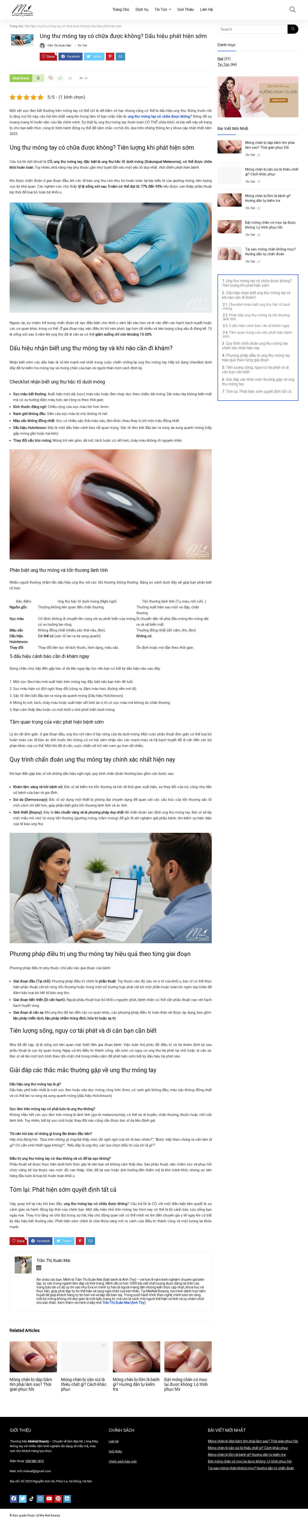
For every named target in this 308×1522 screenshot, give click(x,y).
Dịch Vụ (141, 9)
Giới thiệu (115, 1451)
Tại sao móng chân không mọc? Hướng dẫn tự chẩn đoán (251, 1468)
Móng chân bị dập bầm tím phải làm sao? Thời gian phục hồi (31, 1384)
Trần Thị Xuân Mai (58, 45)
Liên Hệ (206, 9)
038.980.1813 (35, 1461)
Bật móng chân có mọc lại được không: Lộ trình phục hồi (186, 1384)
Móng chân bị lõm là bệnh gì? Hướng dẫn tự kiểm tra (136, 1384)
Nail (220, 59)
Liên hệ (114, 1441)
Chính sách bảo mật (123, 1461)
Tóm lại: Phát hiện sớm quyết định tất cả (258, 391)
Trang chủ (16, 26)
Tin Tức (161, 9)
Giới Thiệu (185, 9)
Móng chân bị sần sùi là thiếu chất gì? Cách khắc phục (84, 1384)
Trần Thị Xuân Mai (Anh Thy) (124, 1303)
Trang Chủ (121, 9)
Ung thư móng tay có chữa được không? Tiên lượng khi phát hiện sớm (257, 283)
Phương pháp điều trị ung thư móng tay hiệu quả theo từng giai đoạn (256, 357)
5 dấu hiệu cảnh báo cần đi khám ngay (259, 326)
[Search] (293, 29)
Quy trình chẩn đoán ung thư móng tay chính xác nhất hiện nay (255, 345)
